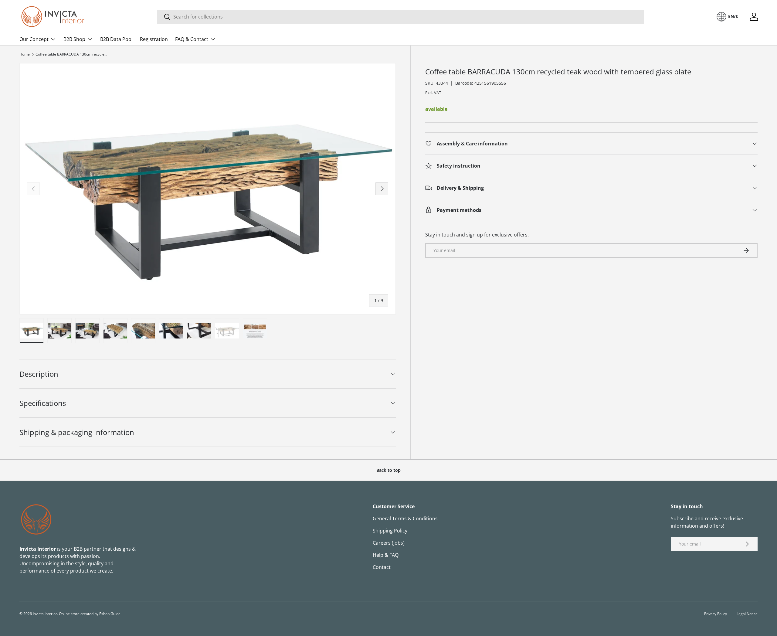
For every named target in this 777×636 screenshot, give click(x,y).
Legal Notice (747, 613)
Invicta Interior (45, 613)
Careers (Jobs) (389, 542)
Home (24, 54)
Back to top (388, 470)
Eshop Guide (109, 613)
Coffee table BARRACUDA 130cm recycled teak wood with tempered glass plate (72, 54)
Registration (154, 39)
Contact (382, 567)
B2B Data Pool (116, 39)
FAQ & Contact (191, 39)
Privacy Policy (715, 613)
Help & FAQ (386, 555)
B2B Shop (74, 39)
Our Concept (34, 39)
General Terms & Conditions (405, 518)
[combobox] (400, 17)
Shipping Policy (390, 530)
